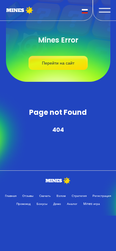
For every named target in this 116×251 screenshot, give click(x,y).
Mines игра (91, 204)
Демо (57, 204)
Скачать (45, 196)
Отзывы (27, 196)
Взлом (61, 196)
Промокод (23, 204)
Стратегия (79, 196)
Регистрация (102, 196)
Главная (10, 196)
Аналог (72, 204)
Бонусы (42, 204)
